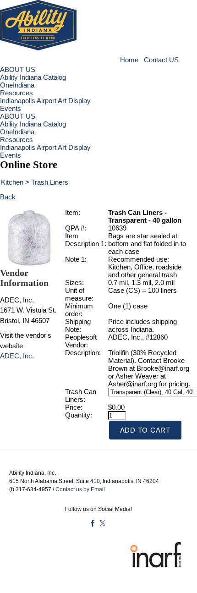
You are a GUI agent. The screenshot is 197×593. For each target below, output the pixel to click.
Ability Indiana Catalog (33, 77)
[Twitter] (102, 523)
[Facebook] (92, 523)
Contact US (161, 60)
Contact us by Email (80, 489)
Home (130, 60)
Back (8, 197)
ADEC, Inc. (17, 356)
